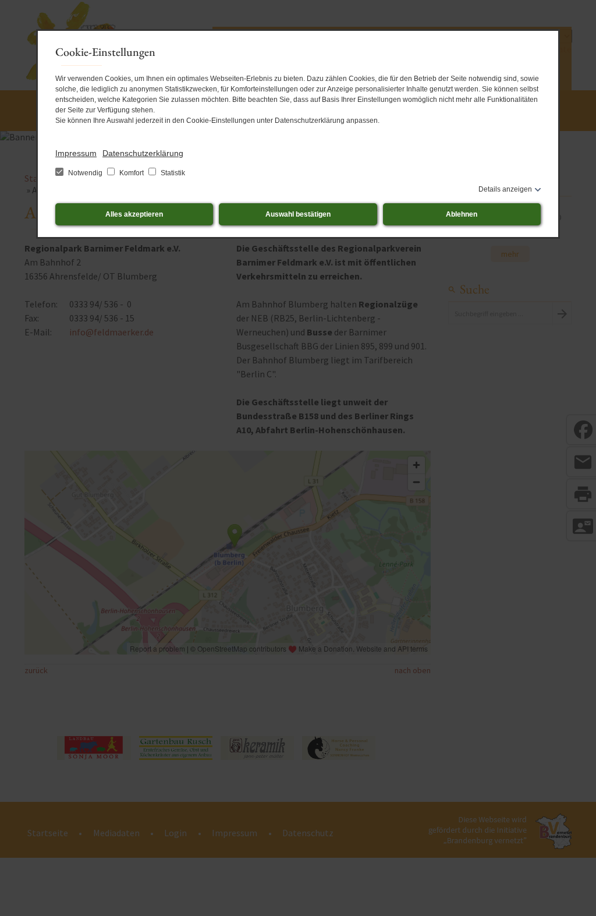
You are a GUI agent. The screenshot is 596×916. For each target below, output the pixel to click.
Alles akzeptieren (134, 214)
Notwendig (85, 173)
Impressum (76, 153)
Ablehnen (461, 214)
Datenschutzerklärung (142, 153)
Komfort (132, 173)
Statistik (172, 173)
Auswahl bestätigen (298, 214)
